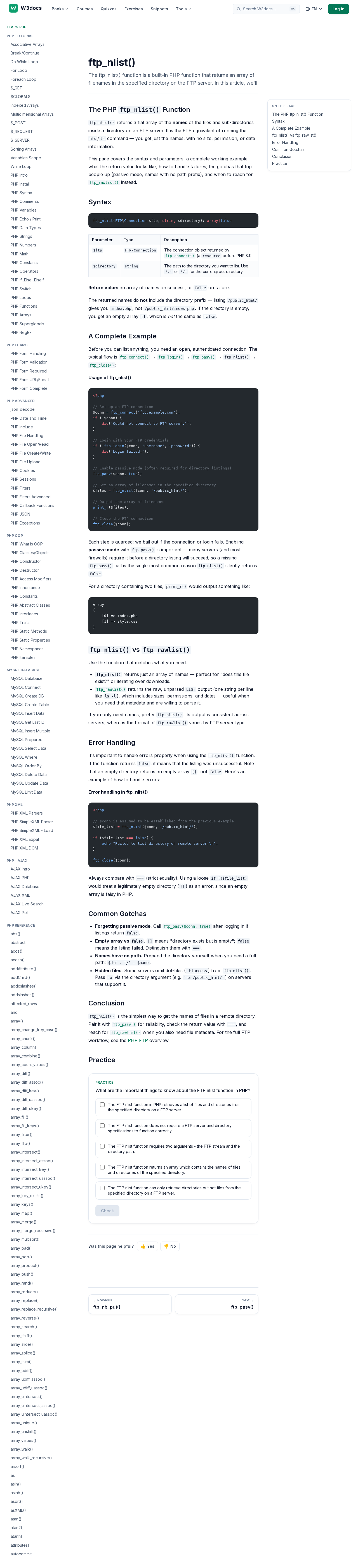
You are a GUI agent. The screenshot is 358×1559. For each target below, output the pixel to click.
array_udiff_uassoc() (29, 1387)
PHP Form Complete (29, 388)
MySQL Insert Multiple (30, 731)
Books (58, 8)
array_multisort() (25, 1239)
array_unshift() (24, 1431)
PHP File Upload (26, 461)
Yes (147, 1246)
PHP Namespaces (27, 648)
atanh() (17, 1536)
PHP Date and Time (29, 418)
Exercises (133, 8)
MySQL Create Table (30, 705)
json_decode (23, 409)
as (13, 1475)
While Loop (21, 166)
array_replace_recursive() (34, 1309)
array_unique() (24, 1422)
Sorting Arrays (24, 149)
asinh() (17, 1492)
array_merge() (24, 1221)
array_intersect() (26, 1152)
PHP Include (22, 426)
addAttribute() (23, 968)
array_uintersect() (27, 1396)
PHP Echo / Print (26, 219)
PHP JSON (20, 514)
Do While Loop (24, 62)
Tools (181, 8)
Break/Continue (25, 53)
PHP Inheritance (25, 587)
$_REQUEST (22, 131)
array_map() (21, 1213)
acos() (17, 951)
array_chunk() (23, 1038)
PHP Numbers (23, 245)
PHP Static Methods (29, 631)
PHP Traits (20, 622)
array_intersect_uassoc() (33, 1178)
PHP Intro (19, 175)
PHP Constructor (26, 561)
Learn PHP (17, 27)
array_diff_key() (25, 1091)
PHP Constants (24, 262)
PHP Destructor (25, 570)
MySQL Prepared (27, 739)
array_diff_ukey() (26, 1108)
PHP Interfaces (24, 613)
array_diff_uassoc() (28, 1099)
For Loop (19, 70)
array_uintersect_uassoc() (34, 1414)
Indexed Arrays (25, 105)
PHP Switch (21, 288)
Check (107, 1210)
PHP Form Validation (29, 362)
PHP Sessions (23, 479)
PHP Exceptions (25, 523)
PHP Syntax (21, 192)
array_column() (24, 1047)
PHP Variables (24, 210)
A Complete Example (291, 128)
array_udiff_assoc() (28, 1379)
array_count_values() (29, 1064)
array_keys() (22, 1204)
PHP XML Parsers (27, 813)
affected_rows (24, 1003)
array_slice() (22, 1344)
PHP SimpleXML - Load (32, 830)
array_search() (24, 1326)
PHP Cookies (23, 470)
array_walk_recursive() (31, 1457)
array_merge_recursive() (33, 1230)
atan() (16, 1519)
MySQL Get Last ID (27, 722)
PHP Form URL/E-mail (30, 379)
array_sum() (21, 1361)
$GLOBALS (20, 96)
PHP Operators (24, 271)
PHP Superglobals (27, 323)
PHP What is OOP (27, 544)
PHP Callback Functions (32, 505)
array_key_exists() (27, 1195)
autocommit (21, 1553)
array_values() (23, 1440)
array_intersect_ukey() (31, 1187)
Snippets (159, 8)
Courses (85, 8)
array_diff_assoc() (27, 1082)
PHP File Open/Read (30, 444)
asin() (16, 1484)
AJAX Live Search (27, 904)
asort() (17, 1501)
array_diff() (20, 1073)
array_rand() (22, 1283)
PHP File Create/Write (31, 453)
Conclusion (282, 156)
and (14, 1012)
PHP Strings (21, 236)
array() (17, 1021)
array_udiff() (22, 1370)
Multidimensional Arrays (32, 114)
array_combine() (26, 1056)
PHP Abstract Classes (30, 605)
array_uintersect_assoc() (33, 1405)
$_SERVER (20, 140)
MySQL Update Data (29, 783)
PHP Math (20, 253)
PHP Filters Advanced (31, 496)
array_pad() (21, 1248)
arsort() (17, 1466)
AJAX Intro (20, 869)
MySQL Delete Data (29, 774)
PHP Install (20, 184)
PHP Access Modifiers (31, 578)
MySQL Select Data (28, 748)
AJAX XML (20, 895)
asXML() (18, 1510)
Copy (249, 219)
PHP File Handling (27, 435)
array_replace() (25, 1300)
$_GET (16, 88)
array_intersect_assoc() (32, 1161)
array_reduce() (24, 1291)
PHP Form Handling (28, 353)
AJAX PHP (20, 877)
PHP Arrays (21, 315)
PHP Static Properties (30, 640)
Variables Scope (26, 157)
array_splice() (23, 1353)
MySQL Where (24, 757)
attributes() (21, 1545)
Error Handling (285, 142)
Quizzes (109, 8)
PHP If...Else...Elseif (27, 280)
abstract (18, 942)
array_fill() (20, 1117)
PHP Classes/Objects (30, 552)
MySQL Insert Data (27, 713)
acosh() (18, 960)
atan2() (17, 1527)
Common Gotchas (288, 149)
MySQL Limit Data (26, 792)
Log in (339, 8)
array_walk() (22, 1449)
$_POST (18, 122)
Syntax (278, 121)
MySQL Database (27, 678)
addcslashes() (24, 986)
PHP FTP (138, 1040)
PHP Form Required (29, 371)
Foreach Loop (23, 79)
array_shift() (21, 1335)
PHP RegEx (21, 332)
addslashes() (23, 995)
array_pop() (21, 1256)
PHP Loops (21, 297)
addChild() (20, 977)
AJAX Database (25, 886)
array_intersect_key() (30, 1169)
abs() (15, 933)
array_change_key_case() (34, 1030)
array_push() (22, 1274)
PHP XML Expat (25, 839)
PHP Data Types (26, 227)
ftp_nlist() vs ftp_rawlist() (294, 135)
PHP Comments (25, 201)
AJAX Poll (20, 912)
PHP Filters (20, 488)
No (170, 1246)
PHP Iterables (23, 657)
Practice (279, 163)
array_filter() (22, 1134)
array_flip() (20, 1143)
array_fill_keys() (25, 1126)
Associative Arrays (27, 44)
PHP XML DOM (24, 848)
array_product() (25, 1265)
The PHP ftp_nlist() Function (297, 114)
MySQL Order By (26, 765)
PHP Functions (24, 306)
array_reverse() (25, 1318)
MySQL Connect (26, 687)
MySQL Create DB (27, 696)
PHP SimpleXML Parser (32, 822)
